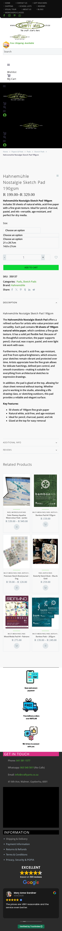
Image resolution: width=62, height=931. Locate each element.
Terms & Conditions (16, 854)
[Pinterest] (21, 289)
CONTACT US (22, 3)
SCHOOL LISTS (25, 6)
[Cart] (9, 75)
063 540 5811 (27, 767)
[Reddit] (34, 289)
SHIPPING (9, 6)
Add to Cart (31, 267)
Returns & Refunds (16, 849)
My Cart (11, 79)
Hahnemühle (18, 285)
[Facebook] (4, 15)
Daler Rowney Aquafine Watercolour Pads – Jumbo (16, 516)
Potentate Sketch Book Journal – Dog (16, 577)
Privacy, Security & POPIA (20, 859)
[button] (4, 107)
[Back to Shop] (57, 176)
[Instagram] (9, 15)
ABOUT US (27, 9)
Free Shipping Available (22, 43)
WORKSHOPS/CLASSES (14, 12)
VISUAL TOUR (10, 9)
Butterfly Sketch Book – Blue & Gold (45, 577)
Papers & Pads (17, 151)
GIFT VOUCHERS (40, 3)
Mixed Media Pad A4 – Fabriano (16, 636)
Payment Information (18, 844)
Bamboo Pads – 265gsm (45, 636)
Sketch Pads (39, 151)
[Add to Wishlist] (56, 257)
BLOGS (40, 9)
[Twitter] (16, 289)
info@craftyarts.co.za (26, 774)
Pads (29, 151)
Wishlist (12, 72)
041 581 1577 (23, 760)
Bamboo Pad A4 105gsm (45, 515)
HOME (7, 3)
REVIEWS (41, 6)
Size (5, 223)
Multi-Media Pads (39, 512)
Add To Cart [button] (45, 524)
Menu (8, 65)
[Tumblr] (25, 289)
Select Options (16, 527)
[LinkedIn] (29, 289)
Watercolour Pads (19, 512)
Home (5, 151)
